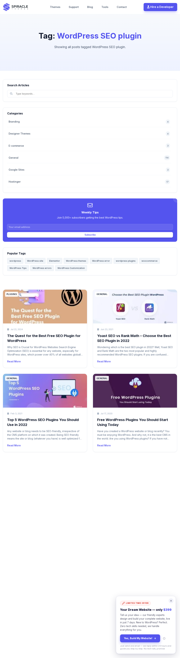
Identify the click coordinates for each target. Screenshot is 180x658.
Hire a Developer (162, 7)
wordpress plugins (126, 261)
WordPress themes (76, 261)
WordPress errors (42, 268)
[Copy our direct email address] (164, 638)
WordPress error (101, 261)
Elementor (54, 261)
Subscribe (90, 234)
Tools (104, 7)
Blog (90, 7)
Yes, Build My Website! (138, 638)
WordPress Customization (71, 268)
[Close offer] (171, 600)
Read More (14, 361)
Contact (122, 7)
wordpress (15, 261)
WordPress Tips (18, 268)
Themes (55, 7)
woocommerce (150, 261)
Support (74, 7)
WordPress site (35, 261)
